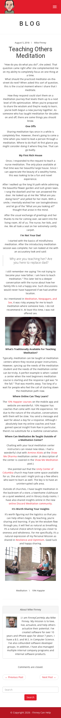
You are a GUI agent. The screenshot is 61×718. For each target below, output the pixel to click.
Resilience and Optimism (30, 539)
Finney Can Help (41, 712)
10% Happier (38, 590)
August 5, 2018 (22, 42)
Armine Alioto (35, 452)
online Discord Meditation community (30, 503)
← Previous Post (14, 677)
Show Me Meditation (46, 459)
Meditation (21, 590)
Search (30, 697)
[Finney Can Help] (9, 7)
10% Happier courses (20, 401)
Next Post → (49, 677)
